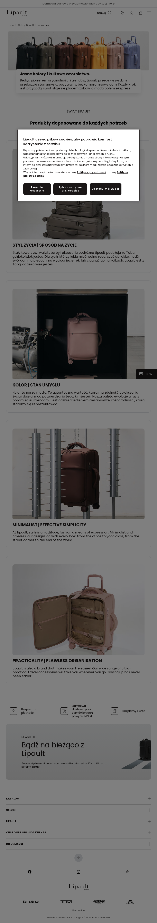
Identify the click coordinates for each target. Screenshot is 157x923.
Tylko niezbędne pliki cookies (70, 188)
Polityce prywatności (91, 172)
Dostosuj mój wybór (105, 189)
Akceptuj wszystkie (37, 188)
